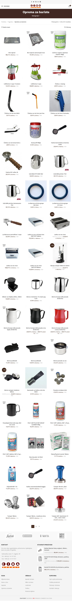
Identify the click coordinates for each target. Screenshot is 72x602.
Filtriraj (68, 27)
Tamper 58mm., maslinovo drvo (36, 516)
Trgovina (10, 22)
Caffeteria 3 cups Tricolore (12, 84)
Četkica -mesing (60, 84)
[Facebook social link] (31, 2)
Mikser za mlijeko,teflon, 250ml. (12, 297)
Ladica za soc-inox (60, 234)
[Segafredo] (10, 535)
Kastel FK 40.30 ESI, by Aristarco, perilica (56, 567)
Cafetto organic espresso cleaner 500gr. (60, 53)
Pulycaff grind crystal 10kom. (60, 454)
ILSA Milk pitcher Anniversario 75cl (12, 204)
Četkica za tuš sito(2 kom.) (12, 143)
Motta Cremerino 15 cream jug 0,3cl (36, 297)
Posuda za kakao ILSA (60, 390)
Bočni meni (6, 27)
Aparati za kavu (29, 579)
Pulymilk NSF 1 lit (12, 486)
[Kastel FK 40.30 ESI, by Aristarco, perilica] (40, 569)
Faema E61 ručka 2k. (12, 172)
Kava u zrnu (4, 582)
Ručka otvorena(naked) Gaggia (36, 486)
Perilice (27, 588)
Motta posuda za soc (60, 361)
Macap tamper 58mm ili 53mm (59, 265)
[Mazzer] (62, 535)
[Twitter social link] (33, 2)
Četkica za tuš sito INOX (12, 113)
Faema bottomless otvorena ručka (60, 143)
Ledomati (28, 585)
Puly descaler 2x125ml (36, 457)
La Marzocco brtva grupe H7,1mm (60, 204)
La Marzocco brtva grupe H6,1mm (36, 204)
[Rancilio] (27, 535)
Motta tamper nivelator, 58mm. (12, 391)
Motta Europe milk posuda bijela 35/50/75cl (12, 329)
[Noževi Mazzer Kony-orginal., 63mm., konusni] (40, 550)
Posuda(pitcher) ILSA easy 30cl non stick (12, 424)
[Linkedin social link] (38, 2)
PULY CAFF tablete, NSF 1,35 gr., (60, 423)
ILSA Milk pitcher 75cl (60, 174)
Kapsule (3, 585)
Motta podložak (12, 361)
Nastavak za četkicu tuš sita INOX (36, 391)
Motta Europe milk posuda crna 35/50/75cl (36, 329)
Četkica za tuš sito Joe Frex (36, 113)
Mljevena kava (5, 579)
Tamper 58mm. (12, 516)
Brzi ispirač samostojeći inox (36, 53)
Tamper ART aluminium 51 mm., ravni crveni (60, 517)
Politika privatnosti (54, 582)
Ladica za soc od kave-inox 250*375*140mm (36, 235)
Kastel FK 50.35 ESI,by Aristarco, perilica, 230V (56, 557)
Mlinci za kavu (29, 582)
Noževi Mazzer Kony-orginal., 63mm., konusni (55, 549)
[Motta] (44, 535)
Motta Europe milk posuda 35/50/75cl (60, 297)
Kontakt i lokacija (54, 588)
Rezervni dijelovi (29, 591)
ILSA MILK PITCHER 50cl (36, 174)
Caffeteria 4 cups (36, 84)
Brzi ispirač (12, 53)
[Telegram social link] (40, 2)
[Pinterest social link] (36, 2)
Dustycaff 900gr (36, 143)
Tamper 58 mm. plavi (60, 486)
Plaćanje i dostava (54, 585)
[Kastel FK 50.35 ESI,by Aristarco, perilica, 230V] (40, 560)
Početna (3, 22)
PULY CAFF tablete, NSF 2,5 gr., (12, 454)
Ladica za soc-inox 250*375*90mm (36, 266)
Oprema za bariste (6, 588)
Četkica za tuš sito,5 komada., (60, 113)
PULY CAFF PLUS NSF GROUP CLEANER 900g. (36, 424)
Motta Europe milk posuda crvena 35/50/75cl (60, 329)
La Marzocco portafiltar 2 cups (12, 234)
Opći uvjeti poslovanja (55, 579)
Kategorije (35, 15)
